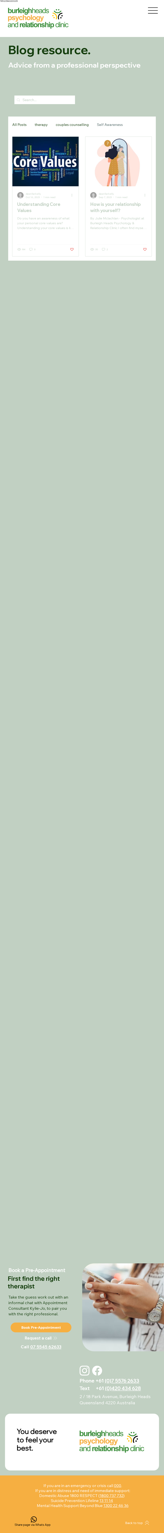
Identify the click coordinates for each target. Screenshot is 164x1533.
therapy (41, 124)
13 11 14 (106, 1500)
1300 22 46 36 (116, 1505)
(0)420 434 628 (123, 1388)
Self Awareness (110, 124)
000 (117, 1485)
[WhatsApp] (33, 1519)
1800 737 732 (111, 1495)
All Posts (19, 124)
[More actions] (73, 195)
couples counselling (72, 124)
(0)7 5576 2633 (122, 1381)
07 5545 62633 (45, 1347)
